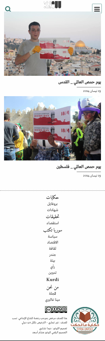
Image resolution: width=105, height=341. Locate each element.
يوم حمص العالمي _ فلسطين (79, 166)
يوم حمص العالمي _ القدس (79, 81)
